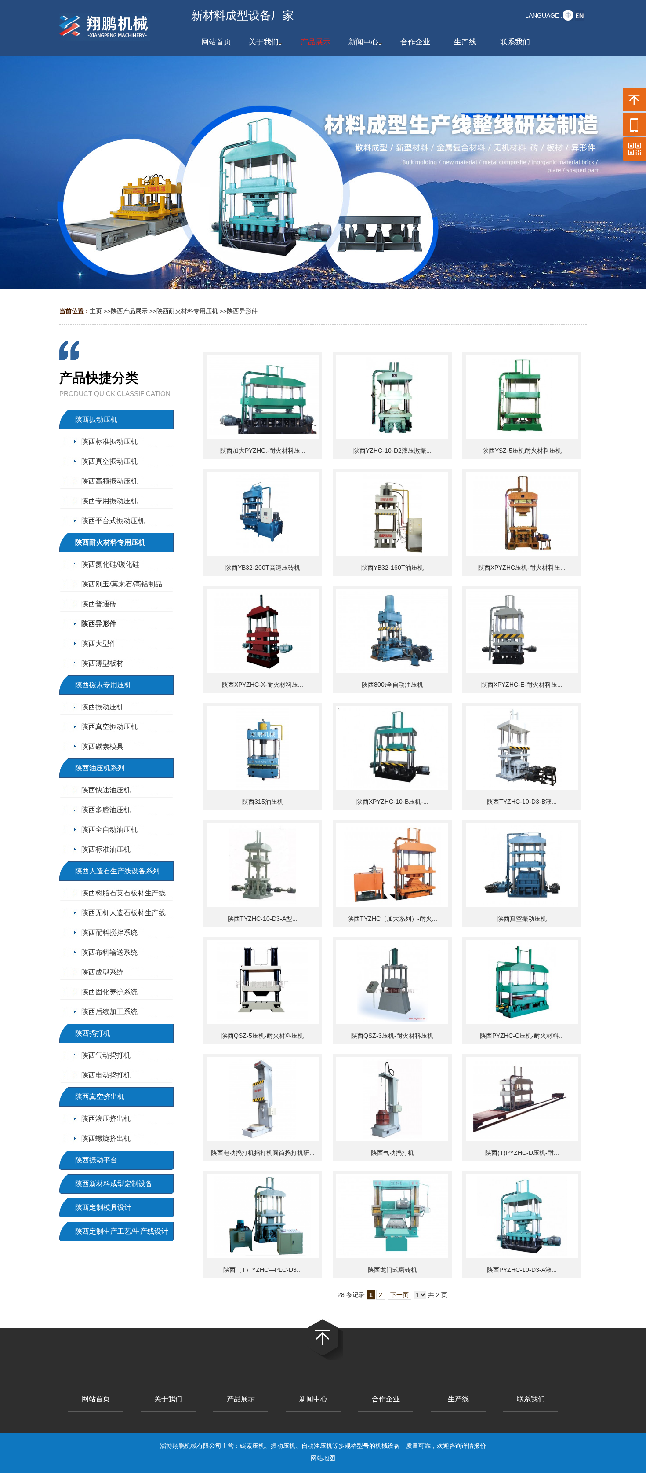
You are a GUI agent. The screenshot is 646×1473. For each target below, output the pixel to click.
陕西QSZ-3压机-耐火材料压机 (392, 1035)
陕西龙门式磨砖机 (392, 1269)
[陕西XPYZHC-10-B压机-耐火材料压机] (392, 748)
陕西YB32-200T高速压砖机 (262, 567)
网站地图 (323, 1458)
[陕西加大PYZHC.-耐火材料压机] (262, 397)
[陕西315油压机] (262, 748)
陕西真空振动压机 (522, 918)
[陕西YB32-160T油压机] (392, 514)
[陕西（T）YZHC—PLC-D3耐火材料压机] (262, 1216)
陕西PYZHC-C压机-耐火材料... (522, 1035)
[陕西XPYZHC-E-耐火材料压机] (521, 631)
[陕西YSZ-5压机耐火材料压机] (521, 397)
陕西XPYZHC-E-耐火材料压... (522, 684)
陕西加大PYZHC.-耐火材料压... (262, 450)
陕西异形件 (242, 311)
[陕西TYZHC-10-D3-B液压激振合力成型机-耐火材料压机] (521, 748)
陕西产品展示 (129, 311)
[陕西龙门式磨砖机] (392, 1216)
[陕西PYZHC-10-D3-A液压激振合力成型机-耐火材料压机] (521, 1216)
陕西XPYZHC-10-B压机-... (392, 801)
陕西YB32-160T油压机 (392, 567)
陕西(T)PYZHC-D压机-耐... (522, 1152)
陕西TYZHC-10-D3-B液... (522, 801)
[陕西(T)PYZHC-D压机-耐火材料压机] (521, 1099)
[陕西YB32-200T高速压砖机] (262, 514)
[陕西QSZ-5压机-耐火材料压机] (262, 982)
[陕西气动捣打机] (392, 1099)
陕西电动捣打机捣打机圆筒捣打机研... (263, 1152)
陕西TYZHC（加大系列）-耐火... (392, 918)
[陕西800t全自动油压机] (392, 631)
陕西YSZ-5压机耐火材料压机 (522, 450)
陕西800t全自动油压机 (392, 684)
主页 (96, 311)
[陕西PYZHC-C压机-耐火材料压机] (521, 982)
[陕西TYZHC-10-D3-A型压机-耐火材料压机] (262, 865)
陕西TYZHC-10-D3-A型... (263, 918)
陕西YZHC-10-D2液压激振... (392, 450)
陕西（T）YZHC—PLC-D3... (262, 1269)
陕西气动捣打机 (392, 1152)
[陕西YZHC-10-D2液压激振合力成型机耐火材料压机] (392, 397)
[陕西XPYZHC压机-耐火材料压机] (521, 514)
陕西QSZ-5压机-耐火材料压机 (262, 1035)
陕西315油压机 (262, 801)
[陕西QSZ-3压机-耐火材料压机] (392, 982)
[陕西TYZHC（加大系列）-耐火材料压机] (392, 865)
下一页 (399, 1294)
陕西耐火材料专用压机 (187, 311)
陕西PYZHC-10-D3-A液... (522, 1269)
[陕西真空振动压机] (521, 865)
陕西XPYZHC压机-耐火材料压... (522, 567)
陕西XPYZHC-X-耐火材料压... (262, 684)
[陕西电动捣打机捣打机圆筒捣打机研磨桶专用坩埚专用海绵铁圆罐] (262, 1099)
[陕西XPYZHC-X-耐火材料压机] (262, 631)
